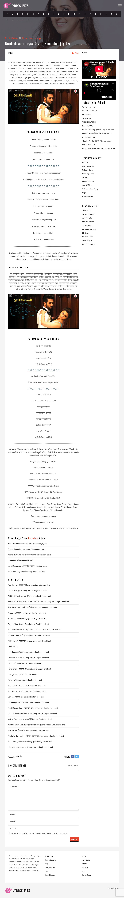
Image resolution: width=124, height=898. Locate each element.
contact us (17, 870)
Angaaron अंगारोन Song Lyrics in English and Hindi (27, 613)
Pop (46, 864)
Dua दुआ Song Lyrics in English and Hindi (23, 674)
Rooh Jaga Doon (88, 174)
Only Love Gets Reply (90, 189)
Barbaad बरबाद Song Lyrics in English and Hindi (26, 697)
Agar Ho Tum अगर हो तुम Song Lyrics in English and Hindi (29, 585)
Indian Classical (50, 867)
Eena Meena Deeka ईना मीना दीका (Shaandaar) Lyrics (27, 566)
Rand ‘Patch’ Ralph (88, 244)
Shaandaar (78, 44)
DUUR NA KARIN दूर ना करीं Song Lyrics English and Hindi (29, 596)
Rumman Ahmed (88, 222)
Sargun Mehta (87, 225)
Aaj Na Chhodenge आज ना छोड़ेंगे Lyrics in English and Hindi (30, 719)
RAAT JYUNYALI (87, 126)
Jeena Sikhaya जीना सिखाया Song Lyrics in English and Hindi (30, 741)
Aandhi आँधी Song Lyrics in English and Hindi (25, 680)
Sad (46, 871)
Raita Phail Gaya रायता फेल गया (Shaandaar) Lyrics (26, 571)
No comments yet (17, 765)
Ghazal (84, 864)
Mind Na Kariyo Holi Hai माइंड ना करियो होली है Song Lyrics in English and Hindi (36, 725)
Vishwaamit (86, 210)
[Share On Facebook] (72, 756)
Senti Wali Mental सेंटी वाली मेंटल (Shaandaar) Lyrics (27, 543)
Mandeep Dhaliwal (89, 229)
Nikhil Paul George (31, 38)
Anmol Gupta (87, 218)
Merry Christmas (88, 181)
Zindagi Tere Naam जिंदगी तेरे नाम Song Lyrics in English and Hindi (32, 713)
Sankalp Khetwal (88, 214)
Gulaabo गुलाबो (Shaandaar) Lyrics (20, 560)
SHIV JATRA (86, 118)
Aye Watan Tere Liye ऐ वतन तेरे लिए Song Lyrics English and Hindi (32, 607)
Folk (83, 871)
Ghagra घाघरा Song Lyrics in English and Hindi (98, 148)
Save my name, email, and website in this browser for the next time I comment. (38, 833)
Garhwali (85, 867)
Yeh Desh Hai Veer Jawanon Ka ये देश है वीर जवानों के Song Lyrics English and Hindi (38, 602)
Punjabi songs (50, 875)
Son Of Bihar (87, 185)
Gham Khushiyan (88, 166)
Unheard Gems (87, 170)
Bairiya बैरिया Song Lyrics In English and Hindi (98, 130)
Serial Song (86, 875)
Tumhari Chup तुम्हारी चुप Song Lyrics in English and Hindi (29, 635)
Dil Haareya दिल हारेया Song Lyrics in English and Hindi (28, 702)
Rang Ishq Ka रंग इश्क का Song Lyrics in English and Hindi (29, 669)
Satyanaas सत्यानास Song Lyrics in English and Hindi (27, 618)
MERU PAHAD (87, 114)
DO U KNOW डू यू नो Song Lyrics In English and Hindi (27, 590)
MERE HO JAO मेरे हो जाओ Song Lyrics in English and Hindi (29, 641)
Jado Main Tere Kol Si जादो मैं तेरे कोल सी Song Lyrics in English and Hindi (35, 630)
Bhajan (84, 856)
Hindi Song (49, 856)
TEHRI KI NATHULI (89, 122)
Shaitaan (85, 177)
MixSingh (85, 233)
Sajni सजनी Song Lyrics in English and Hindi (24, 663)
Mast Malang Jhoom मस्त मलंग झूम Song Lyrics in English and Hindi (33, 708)
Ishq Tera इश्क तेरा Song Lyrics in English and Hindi (27, 691)
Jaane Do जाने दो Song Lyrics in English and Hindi (26, 685)
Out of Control (87, 196)
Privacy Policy (113, 889)
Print (76, 53)
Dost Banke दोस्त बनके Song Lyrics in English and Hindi (28, 658)
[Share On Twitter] (77, 756)
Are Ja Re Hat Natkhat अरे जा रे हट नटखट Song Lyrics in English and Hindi (36, 736)
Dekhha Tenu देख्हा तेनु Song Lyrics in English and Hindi (28, 624)
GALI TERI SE (13, 646)
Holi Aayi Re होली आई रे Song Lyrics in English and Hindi (29, 730)
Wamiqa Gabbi (87, 237)
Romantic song (50, 860)
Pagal (84, 193)
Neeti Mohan (11, 38)
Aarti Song (86, 860)
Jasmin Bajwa (87, 240)
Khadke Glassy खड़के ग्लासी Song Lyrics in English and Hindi (30, 747)
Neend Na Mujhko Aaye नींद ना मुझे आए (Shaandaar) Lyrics (29, 555)
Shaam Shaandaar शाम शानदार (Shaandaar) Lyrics (26, 549)
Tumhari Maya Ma (88, 107)
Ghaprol (85, 162)
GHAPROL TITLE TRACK (91, 111)
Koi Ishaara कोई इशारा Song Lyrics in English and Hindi (28, 652)
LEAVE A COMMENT (73, 765)
